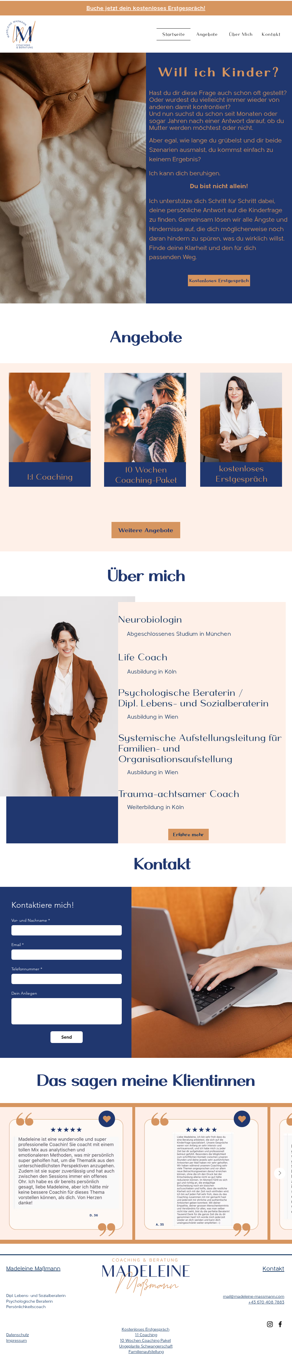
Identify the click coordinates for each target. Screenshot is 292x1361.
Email (17, 944)
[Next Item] (279, 1173)
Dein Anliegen (24, 993)
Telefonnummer (26, 969)
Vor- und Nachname (30, 920)
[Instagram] (270, 1324)
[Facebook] (280, 1324)
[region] (50, 435)
